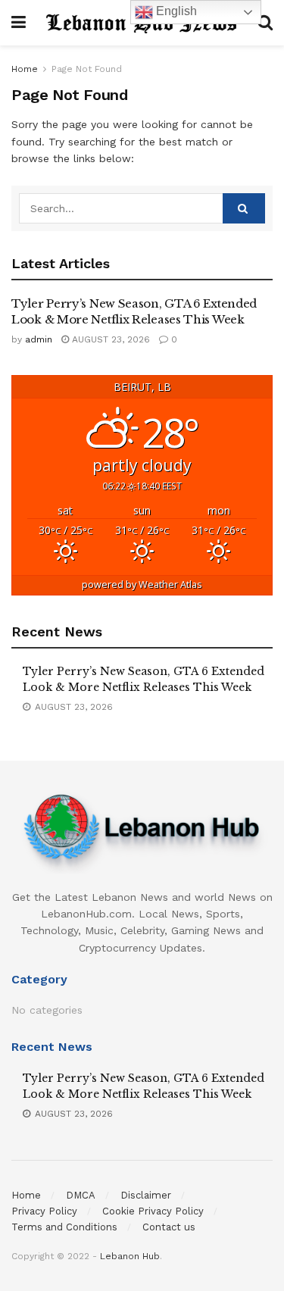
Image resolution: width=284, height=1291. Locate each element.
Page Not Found (86, 69)
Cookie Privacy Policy (153, 1211)
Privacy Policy (44, 1211)
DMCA (80, 1195)
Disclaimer (145, 1195)
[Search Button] (244, 208)
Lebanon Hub (130, 1256)
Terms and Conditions (64, 1227)
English (175, 11)
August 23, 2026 (109, 339)
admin (38, 339)
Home (24, 69)
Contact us (168, 1227)
